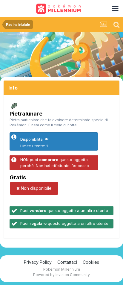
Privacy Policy (38, 262)
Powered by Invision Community (61, 274)
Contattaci (67, 262)
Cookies (91, 262)
